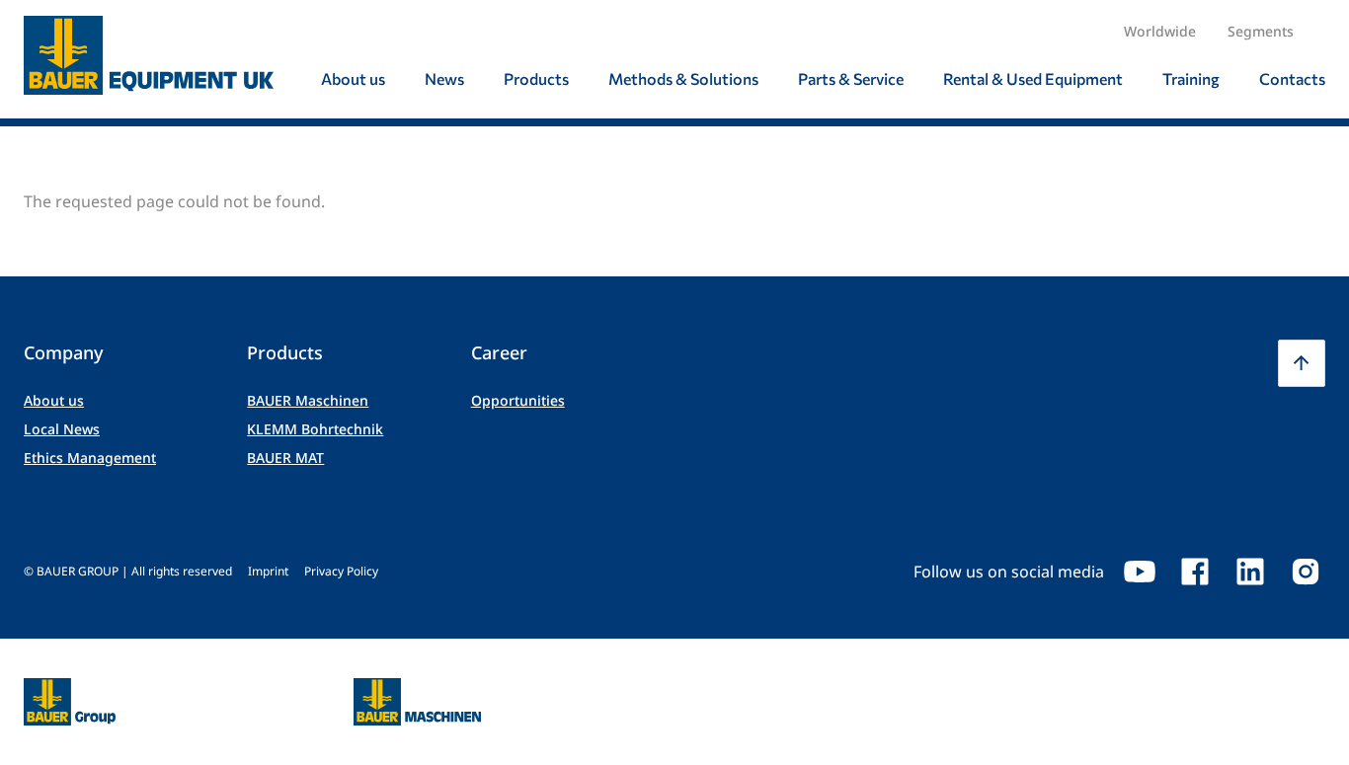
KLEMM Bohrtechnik (315, 429)
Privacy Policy (341, 571)
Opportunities (518, 400)
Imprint (268, 571)
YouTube (1139, 571)
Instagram (1305, 571)
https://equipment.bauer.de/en (417, 690)
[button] (1301, 363)
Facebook (1195, 571)
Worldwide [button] (1160, 31)
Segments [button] (1261, 31)
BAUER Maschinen (307, 400)
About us (54, 400)
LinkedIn (1250, 571)
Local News (62, 429)
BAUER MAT (285, 457)
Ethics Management (90, 457)
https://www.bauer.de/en (70, 690)
